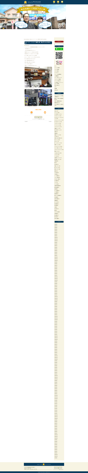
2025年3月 (56, 252)
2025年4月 (56, 250)
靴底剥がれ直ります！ (57, 102)
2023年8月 (56, 283)
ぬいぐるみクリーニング (58, 121)
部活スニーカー (56, 151)
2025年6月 (56, 247)
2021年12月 (56, 316)
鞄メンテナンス (56, 167)
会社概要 (56, 88)
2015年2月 (56, 451)
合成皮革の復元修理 (57, 185)
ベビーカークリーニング (58, 126)
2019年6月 (56, 365)
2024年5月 (56, 268)
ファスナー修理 (56, 177)
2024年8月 (56, 263)
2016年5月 (56, 426)
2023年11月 (56, 278)
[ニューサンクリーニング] (44, 464)
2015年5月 (56, 446)
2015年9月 (56, 439)
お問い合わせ (59, 41)
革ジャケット (56, 141)
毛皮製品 (56, 133)
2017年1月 (56, 413)
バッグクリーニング (57, 123)
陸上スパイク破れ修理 (57, 195)
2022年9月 (56, 301)
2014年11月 (56, 456)
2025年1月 (56, 255)
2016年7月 (56, 423)
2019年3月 (56, 370)
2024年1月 (56, 275)
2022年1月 (56, 314)
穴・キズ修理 (56, 190)
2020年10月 (56, 339)
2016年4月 (56, 428)
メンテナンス (56, 154)
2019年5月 (56, 367)
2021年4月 (56, 329)
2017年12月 (56, 395)
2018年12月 (56, 375)
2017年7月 (56, 403)
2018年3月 (56, 390)
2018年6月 (56, 385)
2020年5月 (56, 347)
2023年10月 (56, 280)
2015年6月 (56, 444)
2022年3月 (56, 311)
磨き (55, 162)
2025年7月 (56, 245)
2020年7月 (56, 344)
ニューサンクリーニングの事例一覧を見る (58, 469)
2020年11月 (56, 337)
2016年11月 (56, 416)
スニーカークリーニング (58, 146)
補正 (55, 210)
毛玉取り (56, 131)
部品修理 (56, 200)
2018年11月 (56, 377)
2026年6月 (56, 227)
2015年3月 (56, 449)
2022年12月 (56, 296)
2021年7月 (56, 324)
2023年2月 (56, 293)
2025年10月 (56, 240)
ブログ (55, 86)
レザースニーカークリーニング (58, 149)
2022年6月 (56, 306)
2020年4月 (56, 349)
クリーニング (56, 112)
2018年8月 (56, 382)
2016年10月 (56, 418)
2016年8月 (56, 421)
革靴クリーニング (57, 144)
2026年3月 (56, 232)
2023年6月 (56, 286)
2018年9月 (56, 380)
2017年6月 (56, 405)
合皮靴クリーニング (57, 128)
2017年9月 (56, 400)
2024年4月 (56, 270)
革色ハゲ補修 (56, 218)
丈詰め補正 (56, 213)
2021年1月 (56, 334)
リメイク (56, 182)
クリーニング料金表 (57, 67)
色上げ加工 (56, 164)
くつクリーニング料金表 (58, 79)
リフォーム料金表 (57, 69)
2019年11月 (56, 357)
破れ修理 (56, 193)
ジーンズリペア (56, 72)
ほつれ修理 (56, 180)
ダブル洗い (56, 136)
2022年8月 (56, 303)
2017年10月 (56, 398)
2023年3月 (56, 291)
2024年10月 (56, 260)
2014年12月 (56, 454)
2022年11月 (56, 298)
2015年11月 (56, 436)
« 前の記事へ (26, 121)
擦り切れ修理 (56, 187)
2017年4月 (56, 408)
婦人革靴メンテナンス (57, 159)
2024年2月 (56, 273)
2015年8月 (56, 441)
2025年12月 (56, 237)
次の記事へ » (50, 121)
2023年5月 (56, 288)
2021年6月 (56, 326)
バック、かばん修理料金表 (58, 74)
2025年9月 (56, 242)
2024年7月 (56, 265)
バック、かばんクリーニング (58, 77)
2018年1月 (56, 393)
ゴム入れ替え (56, 172)
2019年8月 (56, 362)
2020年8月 (56, 342)
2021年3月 (56, 331)
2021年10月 (56, 319)
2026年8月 (56, 224)
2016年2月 (56, 431)
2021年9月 (56, 321)
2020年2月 (56, 352)
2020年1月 (56, 354)
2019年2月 (56, 372)
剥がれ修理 (56, 205)
